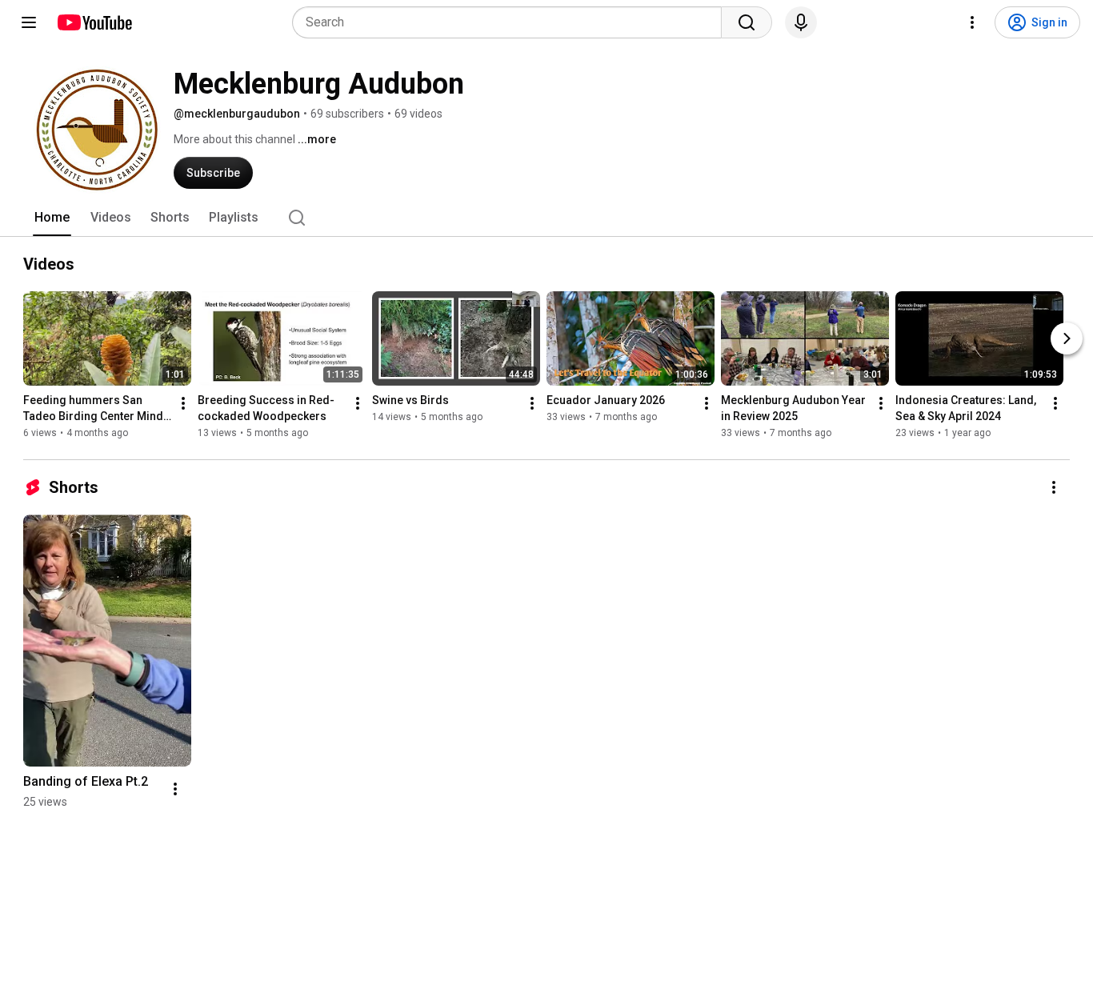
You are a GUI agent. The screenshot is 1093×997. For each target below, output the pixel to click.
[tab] (52, 217)
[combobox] (512, 22)
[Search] (746, 22)
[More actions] (183, 403)
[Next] (1067, 338)
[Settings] (972, 22)
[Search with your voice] (801, 22)
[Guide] (28, 22)
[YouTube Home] (94, 22)
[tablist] (546, 217)
